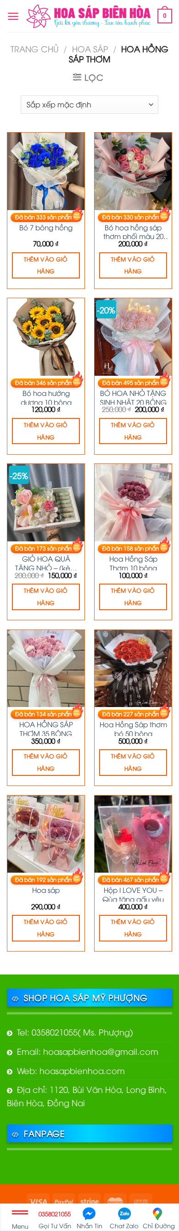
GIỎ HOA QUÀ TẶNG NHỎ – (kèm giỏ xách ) (46, 562)
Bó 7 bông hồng (46, 227)
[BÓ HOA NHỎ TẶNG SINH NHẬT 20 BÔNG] (133, 336)
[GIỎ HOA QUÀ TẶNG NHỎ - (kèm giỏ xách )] (45, 502)
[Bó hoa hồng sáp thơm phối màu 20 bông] (133, 171)
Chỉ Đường (159, 1225)
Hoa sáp (90, 48)
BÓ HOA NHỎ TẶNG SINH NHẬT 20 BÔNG (133, 396)
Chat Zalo (124, 1225)
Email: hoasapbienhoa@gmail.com (87, 1051)
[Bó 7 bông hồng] (45, 171)
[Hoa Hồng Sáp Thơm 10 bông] (133, 502)
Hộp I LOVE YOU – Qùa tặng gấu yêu (133, 893)
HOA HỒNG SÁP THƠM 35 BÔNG (46, 727)
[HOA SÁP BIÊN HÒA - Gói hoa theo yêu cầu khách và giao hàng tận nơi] (88, 16)
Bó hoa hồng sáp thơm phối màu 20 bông (133, 231)
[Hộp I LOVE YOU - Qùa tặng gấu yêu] (133, 834)
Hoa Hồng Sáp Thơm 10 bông (133, 562)
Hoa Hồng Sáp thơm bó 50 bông (133, 727)
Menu (20, 1226)
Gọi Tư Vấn (55, 1219)
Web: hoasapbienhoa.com (71, 1070)
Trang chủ (35, 48)
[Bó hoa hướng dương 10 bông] (45, 336)
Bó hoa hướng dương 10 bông (46, 396)
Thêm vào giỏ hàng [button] (45, 265)
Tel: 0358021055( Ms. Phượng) (75, 1031)
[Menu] (13, 16)
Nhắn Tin (89, 1225)
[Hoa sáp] (45, 834)
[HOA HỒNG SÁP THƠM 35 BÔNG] (45, 668)
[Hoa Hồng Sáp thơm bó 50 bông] (133, 668)
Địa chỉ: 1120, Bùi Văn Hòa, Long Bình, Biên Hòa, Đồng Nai (87, 1095)
